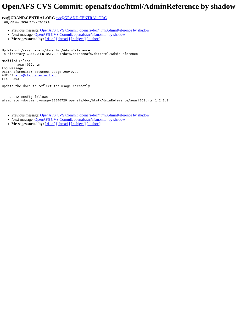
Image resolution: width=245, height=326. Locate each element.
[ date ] (50, 39)
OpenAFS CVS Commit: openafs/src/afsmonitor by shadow (79, 34)
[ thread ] (63, 39)
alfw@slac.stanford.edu (36, 75)
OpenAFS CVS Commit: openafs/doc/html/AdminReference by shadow (95, 30)
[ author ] (93, 39)
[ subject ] (78, 39)
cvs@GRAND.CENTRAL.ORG (81, 18)
